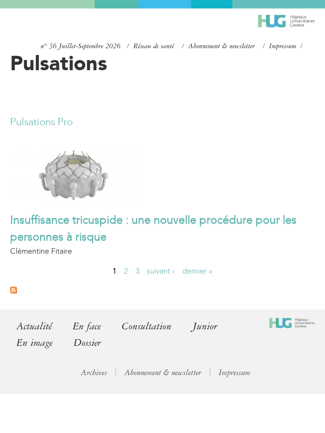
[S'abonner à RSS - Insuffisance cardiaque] (13, 291)
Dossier (87, 343)
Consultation (146, 326)
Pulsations (58, 63)
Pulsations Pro (41, 122)
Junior (205, 326)
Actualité (34, 326)
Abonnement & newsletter (221, 46)
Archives (94, 372)
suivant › (161, 271)
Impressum (282, 46)
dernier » (197, 271)
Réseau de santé (153, 46)
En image (34, 343)
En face (87, 326)
